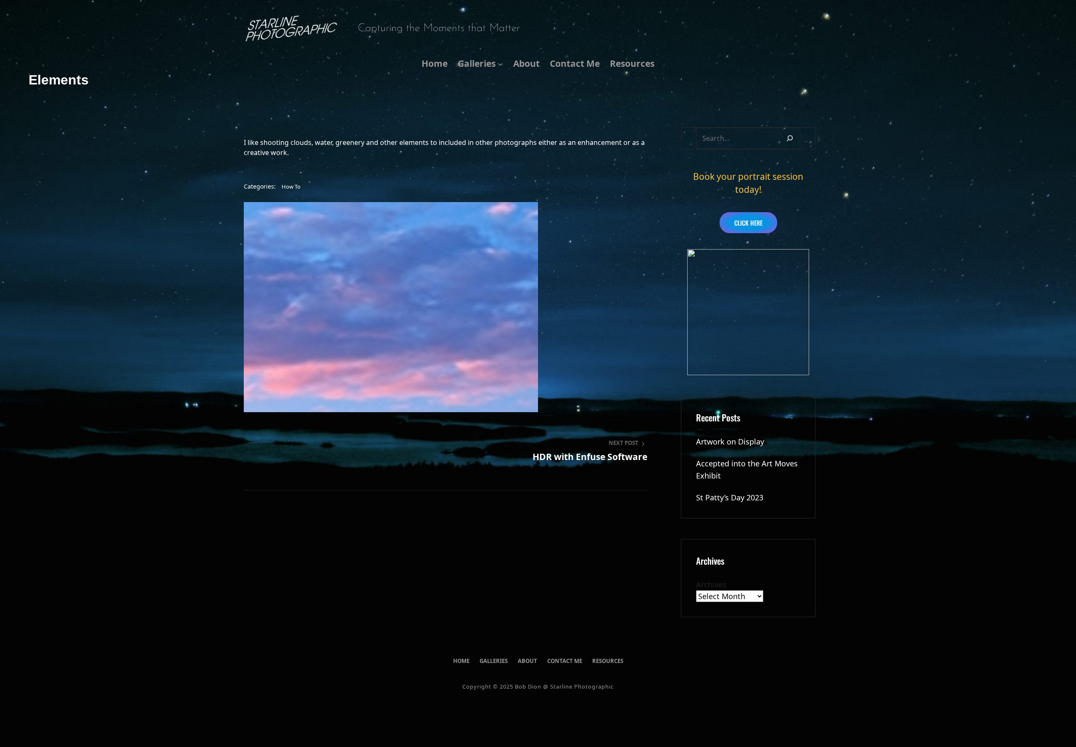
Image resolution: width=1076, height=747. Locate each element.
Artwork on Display (730, 442)
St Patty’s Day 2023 (729, 497)
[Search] (789, 138)
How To (291, 186)
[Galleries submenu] (500, 63)
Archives (711, 584)
